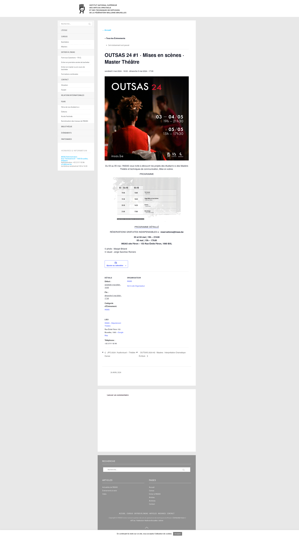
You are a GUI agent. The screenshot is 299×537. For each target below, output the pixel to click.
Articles (152, 497)
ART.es (132, 520)
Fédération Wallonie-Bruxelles (146, 520)
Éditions (64, 112)
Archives (152, 501)
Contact (65, 80)
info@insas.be (66, 164)
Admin (160, 520)
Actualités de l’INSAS (110, 487)
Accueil (151, 487)
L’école (64, 30)
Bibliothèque (66, 127)
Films (63, 102)
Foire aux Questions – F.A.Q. (71, 58)
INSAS (102, 8)
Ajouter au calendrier (115, 265)
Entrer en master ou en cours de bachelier (73, 68)
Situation (64, 85)
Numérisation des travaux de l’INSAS (74, 121)
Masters (64, 47)
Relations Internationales (72, 95)
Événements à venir (109, 491)
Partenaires (66, 139)
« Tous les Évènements (115, 38)
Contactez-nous (178, 518)
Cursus (64, 36)
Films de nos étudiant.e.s (70, 107)
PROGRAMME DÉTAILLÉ (147, 226)
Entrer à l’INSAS (68, 52)
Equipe (63, 90)
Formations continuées (69, 74)
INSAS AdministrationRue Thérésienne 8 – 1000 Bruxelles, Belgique (74, 158)
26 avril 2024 (115, 372)
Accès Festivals (67, 116)
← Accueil (106, 30)
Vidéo (104, 494)
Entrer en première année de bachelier (75, 62)
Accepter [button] (177, 534)
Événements (66, 133)
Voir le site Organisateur (136, 286)
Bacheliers (65, 42)
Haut (146, 528)
